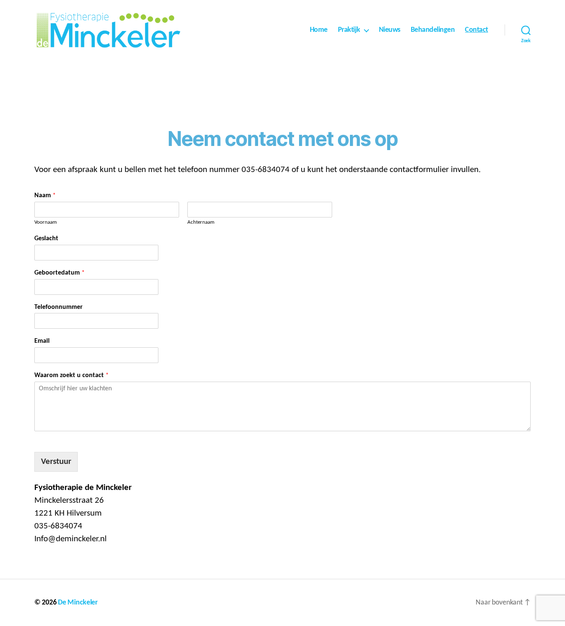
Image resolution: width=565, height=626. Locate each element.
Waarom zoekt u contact (71, 375)
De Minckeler (78, 603)
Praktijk (349, 30)
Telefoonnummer (58, 307)
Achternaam (200, 222)
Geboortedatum (59, 273)
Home (319, 30)
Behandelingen (433, 30)
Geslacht (46, 238)
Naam (45, 195)
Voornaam (45, 222)
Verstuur (56, 461)
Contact (476, 30)
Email (42, 341)
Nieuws (389, 30)
